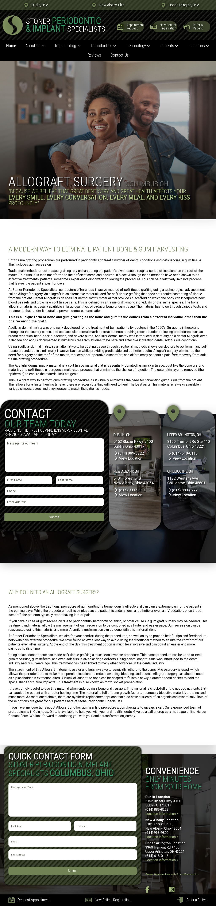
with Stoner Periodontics (171, 874)
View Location (130, 458)
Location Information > (161, 814)
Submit (54, 517)
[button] (43, 45)
